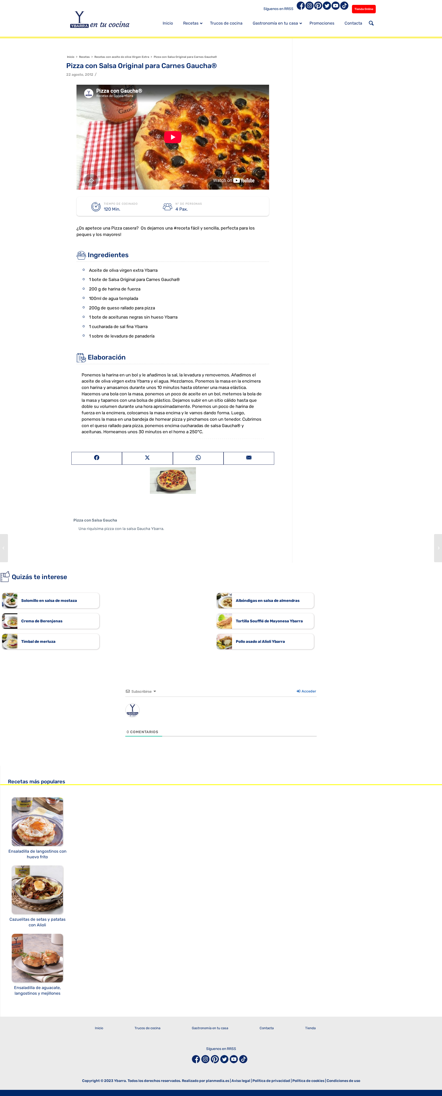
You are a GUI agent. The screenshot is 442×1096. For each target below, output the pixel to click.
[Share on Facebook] (97, 458)
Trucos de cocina (147, 1028)
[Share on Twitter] (147, 458)
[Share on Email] (249, 458)
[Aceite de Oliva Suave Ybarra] (438, 548)
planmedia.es (217, 1081)
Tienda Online (364, 9)
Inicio (99, 1028)
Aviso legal (240, 1081)
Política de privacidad (271, 1081)
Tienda (310, 1028)
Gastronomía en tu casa (210, 1028)
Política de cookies (308, 1081)
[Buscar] (371, 23)
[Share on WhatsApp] (198, 458)
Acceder (308, 691)
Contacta (267, 1028)
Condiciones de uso (343, 1081)
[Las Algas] (4, 548)
